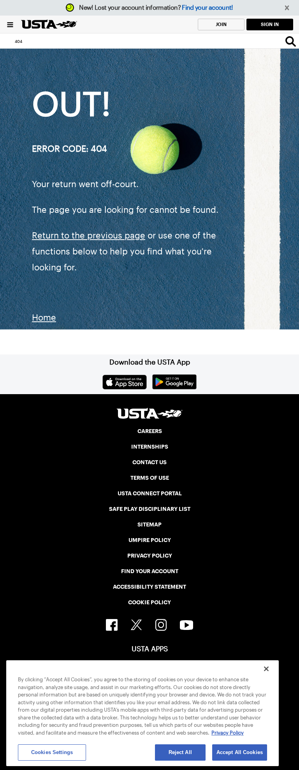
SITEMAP (149, 524)
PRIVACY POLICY (149, 556)
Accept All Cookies (239, 752)
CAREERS (149, 431)
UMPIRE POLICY (149, 540)
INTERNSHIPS (149, 447)
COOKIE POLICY (149, 602)
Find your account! (207, 7)
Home (44, 317)
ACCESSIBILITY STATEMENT (149, 587)
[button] (287, 8)
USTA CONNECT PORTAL (150, 493)
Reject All (180, 752)
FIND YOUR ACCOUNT (149, 571)
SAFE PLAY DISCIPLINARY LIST (149, 509)
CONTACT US (149, 462)
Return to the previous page (88, 235)
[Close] (266, 668)
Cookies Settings (52, 752)
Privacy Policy (227, 733)
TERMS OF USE (149, 478)
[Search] (290, 41)
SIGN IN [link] (270, 24)
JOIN (221, 24)
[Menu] (10, 24)
